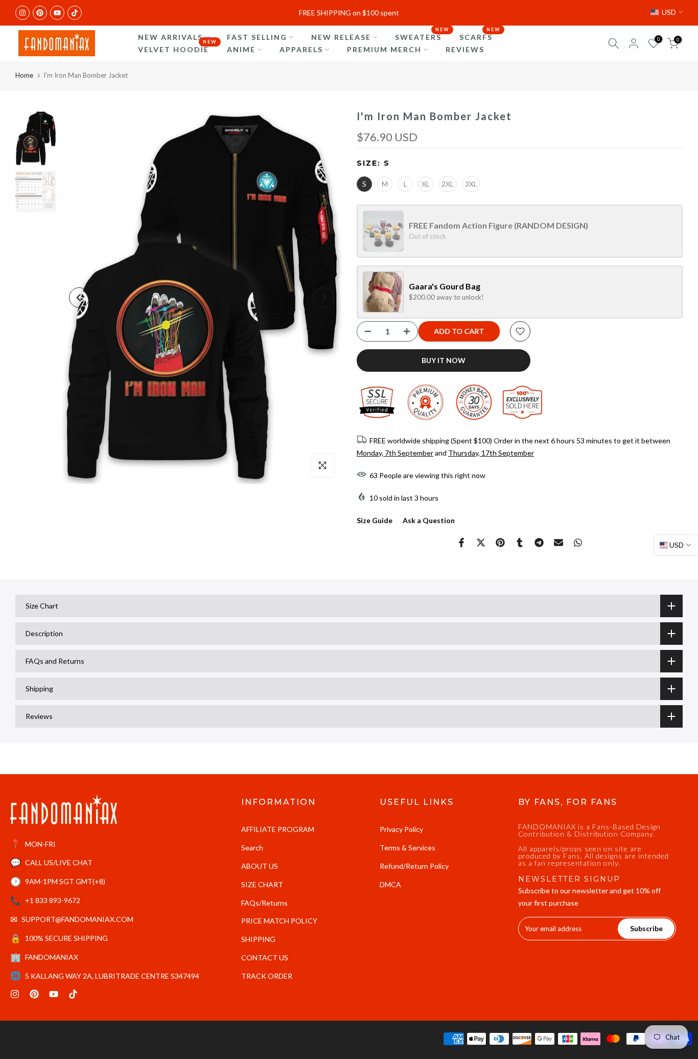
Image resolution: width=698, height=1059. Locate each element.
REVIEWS (465, 49)
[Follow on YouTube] (57, 13)
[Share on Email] (558, 542)
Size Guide (374, 520)
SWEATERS (422, 36)
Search (252, 847)
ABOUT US (259, 866)
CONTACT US (264, 957)
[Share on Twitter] (480, 542)
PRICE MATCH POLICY (279, 920)
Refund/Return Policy (414, 866)
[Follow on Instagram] (22, 13)
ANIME (241, 49)
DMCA (390, 884)
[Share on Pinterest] (500, 542)
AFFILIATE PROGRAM (277, 829)
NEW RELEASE (341, 37)
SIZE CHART (262, 884)
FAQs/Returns (264, 902)
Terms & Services (407, 847)
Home (24, 75)
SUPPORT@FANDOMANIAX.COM (77, 919)
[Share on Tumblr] (519, 542)
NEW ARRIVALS (170, 37)
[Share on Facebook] (461, 542)
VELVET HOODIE (177, 48)
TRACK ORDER (266, 976)
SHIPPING (258, 939)
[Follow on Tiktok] (74, 13)
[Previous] (79, 297)
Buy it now (444, 360)
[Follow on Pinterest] (40, 13)
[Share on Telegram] (539, 542)
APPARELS (301, 49)
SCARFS (479, 36)
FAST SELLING (257, 37)
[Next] (323, 297)
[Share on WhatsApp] (578, 542)
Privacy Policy (401, 829)
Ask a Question (429, 520)
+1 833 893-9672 (52, 900)
